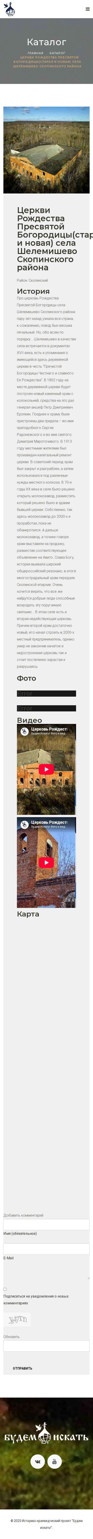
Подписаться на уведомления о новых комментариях (36, 1299)
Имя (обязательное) (20, 1233)
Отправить (22, 1368)
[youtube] (54, 1461)
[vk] (37, 1461)
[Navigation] (88, 9)
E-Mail (8, 1258)
